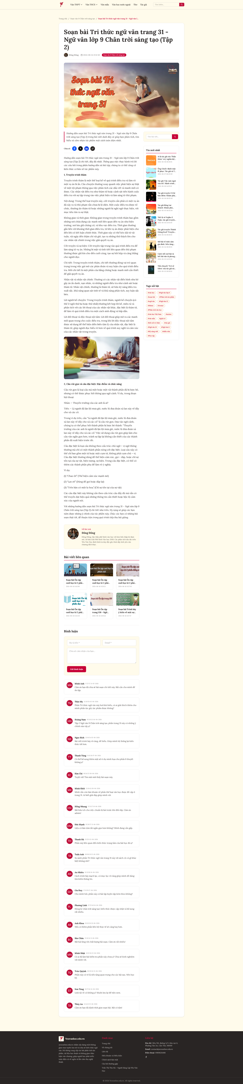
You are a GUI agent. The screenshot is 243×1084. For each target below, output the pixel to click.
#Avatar (161, 306)
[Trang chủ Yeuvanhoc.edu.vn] (61, 4)
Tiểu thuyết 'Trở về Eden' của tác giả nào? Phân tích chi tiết (167, 268)
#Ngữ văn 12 (163, 301)
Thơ (135, 4)
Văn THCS (90, 4)
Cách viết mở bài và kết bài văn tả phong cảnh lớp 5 (166, 256)
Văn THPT (75, 4)
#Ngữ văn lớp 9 (164, 293)
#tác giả (167, 323)
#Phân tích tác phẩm (166, 297)
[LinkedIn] (86, 148)
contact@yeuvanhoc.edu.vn (162, 1049)
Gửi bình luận (76, 669)
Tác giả (143, 4)
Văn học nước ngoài (121, 4)
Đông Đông (88, 532)
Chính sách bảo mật (110, 1060)
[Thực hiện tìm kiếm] (181, 4)
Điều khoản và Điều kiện (112, 1055)
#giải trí (162, 318)
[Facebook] (74, 148)
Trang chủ (63, 18)
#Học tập (151, 336)
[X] (80, 148)
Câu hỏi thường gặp (110, 1064)
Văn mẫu (105, 4)
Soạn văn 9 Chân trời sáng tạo (82, 18)
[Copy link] (92, 148)
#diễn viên (166, 331)
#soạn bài (151, 297)
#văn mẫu (151, 318)
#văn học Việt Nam (154, 314)
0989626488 (160, 1053)
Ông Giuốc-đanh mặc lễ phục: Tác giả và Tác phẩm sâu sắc (167, 171)
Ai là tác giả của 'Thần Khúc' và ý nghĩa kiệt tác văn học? (167, 159)
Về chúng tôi (107, 1047)
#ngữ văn (151, 301)
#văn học (151, 293)
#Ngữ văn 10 (152, 327)
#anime (168, 314)
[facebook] (146, 1057)
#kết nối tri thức (154, 323)
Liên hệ (105, 1051)
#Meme (150, 306)
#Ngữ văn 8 (165, 327)
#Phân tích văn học (155, 310)
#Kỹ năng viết (153, 331)
